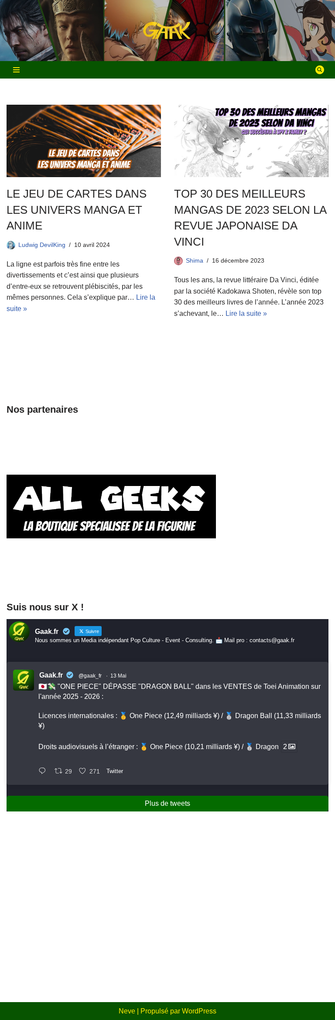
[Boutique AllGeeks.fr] (111, 576)
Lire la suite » (246, 313)
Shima (194, 260)
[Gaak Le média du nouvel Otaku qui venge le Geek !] (167, 31)
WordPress (199, 1011)
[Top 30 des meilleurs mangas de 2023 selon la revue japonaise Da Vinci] (251, 141)
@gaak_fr (90, 676)
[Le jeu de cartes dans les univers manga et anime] (84, 141)
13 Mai (118, 676)
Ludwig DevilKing (41, 244)
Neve (127, 1011)
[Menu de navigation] (16, 70)
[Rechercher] (319, 69)
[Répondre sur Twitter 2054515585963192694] (44, 772)
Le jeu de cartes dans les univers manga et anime (77, 209)
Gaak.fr (51, 675)
